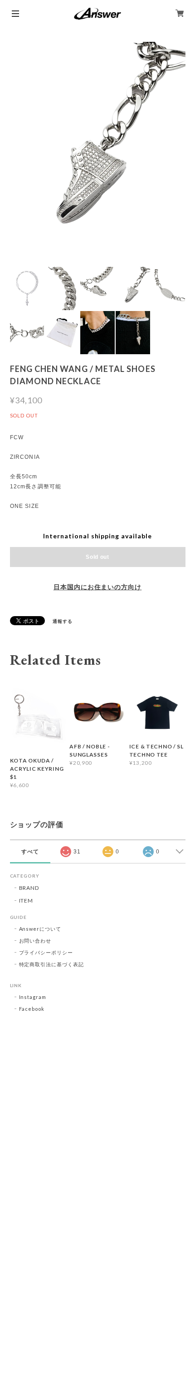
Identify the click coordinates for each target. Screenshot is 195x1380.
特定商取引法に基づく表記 (51, 964)
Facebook (32, 1009)
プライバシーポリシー (46, 952)
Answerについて (40, 929)
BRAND (29, 887)
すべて (30, 851)
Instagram (33, 997)
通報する (63, 621)
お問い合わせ (35, 940)
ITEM (26, 900)
